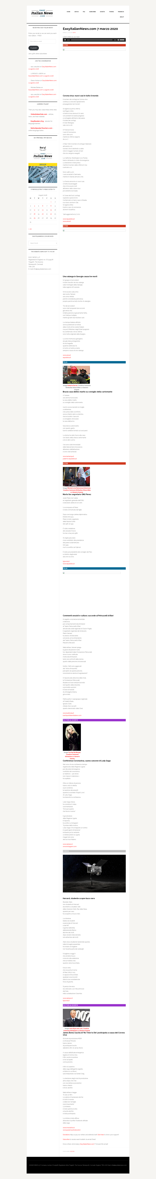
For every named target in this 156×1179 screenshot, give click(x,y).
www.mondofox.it (69, 1127)
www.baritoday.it (68, 713)
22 (51, 214)
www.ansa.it (67, 221)
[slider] (122, 39)
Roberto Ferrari (73, 385)
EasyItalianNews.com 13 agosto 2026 (41, 76)
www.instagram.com (70, 846)
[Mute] (118, 40)
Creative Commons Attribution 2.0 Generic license (72, 756)
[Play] (65, 40)
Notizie (72, 1151)
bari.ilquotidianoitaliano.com (72, 715)
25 (34, 218)
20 (43, 214)
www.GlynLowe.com (76, 1028)
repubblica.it (67, 357)
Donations (66, 1135)
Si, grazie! (34, 48)
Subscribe (66, 1139)
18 (34, 214)
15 (51, 210)
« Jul (30, 229)
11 (34, 210)
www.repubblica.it (69, 219)
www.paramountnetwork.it (71, 1130)
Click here (100, 1135)
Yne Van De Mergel (74, 752)
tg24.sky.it (66, 561)
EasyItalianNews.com (42, 13)
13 (42, 210)
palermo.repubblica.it (70, 459)
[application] (94, 40)
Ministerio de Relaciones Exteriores (78, 488)
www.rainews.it (68, 844)
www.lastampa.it (68, 456)
